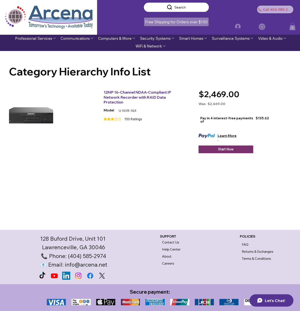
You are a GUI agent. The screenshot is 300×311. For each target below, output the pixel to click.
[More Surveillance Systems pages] (252, 38)
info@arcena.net (86, 264)
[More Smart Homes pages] (205, 38)
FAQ (245, 244)
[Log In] (237, 26)
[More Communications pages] (92, 38)
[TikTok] (42, 276)
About (167, 256)
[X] (102, 276)
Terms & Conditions (256, 258)
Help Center (171, 249)
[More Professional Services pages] (54, 38)
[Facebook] (90, 276)
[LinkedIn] (66, 276)
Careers (168, 263)
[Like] (262, 27)
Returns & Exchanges (257, 251)
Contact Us (170, 242)
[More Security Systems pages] (173, 38)
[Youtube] (54, 276)
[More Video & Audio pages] (285, 38)
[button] (176, 21)
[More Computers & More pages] (133, 38)
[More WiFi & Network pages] (164, 46)
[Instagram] (78, 276)
